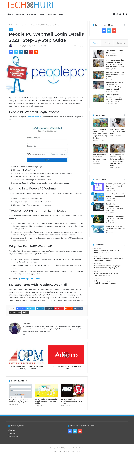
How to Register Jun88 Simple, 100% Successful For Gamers (115, 196)
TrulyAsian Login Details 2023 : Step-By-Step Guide (19, 401)
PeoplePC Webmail (34, 117)
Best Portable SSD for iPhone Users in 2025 (117, 131)
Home (11, 14)
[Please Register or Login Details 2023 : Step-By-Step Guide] (98, 187)
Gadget (42, 14)
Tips (17, 25)
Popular (107, 43)
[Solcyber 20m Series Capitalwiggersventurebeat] (98, 229)
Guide (61, 14)
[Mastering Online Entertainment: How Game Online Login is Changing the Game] (98, 98)
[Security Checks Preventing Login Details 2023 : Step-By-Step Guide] (98, 207)
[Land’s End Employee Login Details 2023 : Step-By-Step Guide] (46, 390)
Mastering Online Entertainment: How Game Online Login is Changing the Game (100, 133)
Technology (20, 14)
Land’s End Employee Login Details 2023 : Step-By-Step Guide (46, 401)
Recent (95, 43)
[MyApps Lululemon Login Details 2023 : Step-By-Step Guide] (72, 390)
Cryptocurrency (32, 14)
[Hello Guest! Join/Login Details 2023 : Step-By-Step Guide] (98, 219)
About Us (11, 430)
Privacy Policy (13, 436)
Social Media (52, 14)
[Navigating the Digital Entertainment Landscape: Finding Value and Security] (98, 85)
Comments (121, 43)
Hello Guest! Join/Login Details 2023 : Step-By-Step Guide (115, 218)
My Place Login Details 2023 (29, 279)
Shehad (15, 46)
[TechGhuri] (29, 5)
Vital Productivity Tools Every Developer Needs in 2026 (115, 74)
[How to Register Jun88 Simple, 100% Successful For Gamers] (98, 197)
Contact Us (12, 433)
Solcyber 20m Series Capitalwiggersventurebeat (115, 228)
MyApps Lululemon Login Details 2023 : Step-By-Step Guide (71, 401)
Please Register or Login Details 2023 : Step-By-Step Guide (115, 186)
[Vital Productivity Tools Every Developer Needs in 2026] (98, 75)
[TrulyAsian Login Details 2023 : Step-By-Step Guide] (20, 391)
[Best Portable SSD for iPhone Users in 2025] (98, 54)
